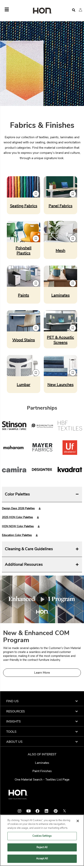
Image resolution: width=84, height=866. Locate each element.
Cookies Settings (42, 836)
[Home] (42, 11)
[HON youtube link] (28, 811)
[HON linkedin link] (46, 811)
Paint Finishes (42, 771)
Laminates (42, 763)
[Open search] (73, 10)
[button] (80, 9)
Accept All (42, 858)
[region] (42, 840)
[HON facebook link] (37, 811)
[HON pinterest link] (55, 811)
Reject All (42, 847)
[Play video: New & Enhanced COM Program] (42, 599)
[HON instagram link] (19, 811)
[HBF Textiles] (70, 426)
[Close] (77, 821)
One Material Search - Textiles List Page (42, 779)
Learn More (42, 672)
